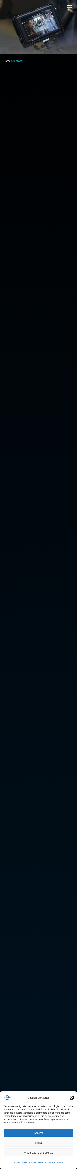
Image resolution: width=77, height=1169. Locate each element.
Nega (38, 1142)
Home (7, 61)
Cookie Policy (20, 1162)
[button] (71, 1097)
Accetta (38, 1133)
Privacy (32, 1162)
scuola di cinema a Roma (50, 1162)
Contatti (17, 61)
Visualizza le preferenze (38, 1152)
